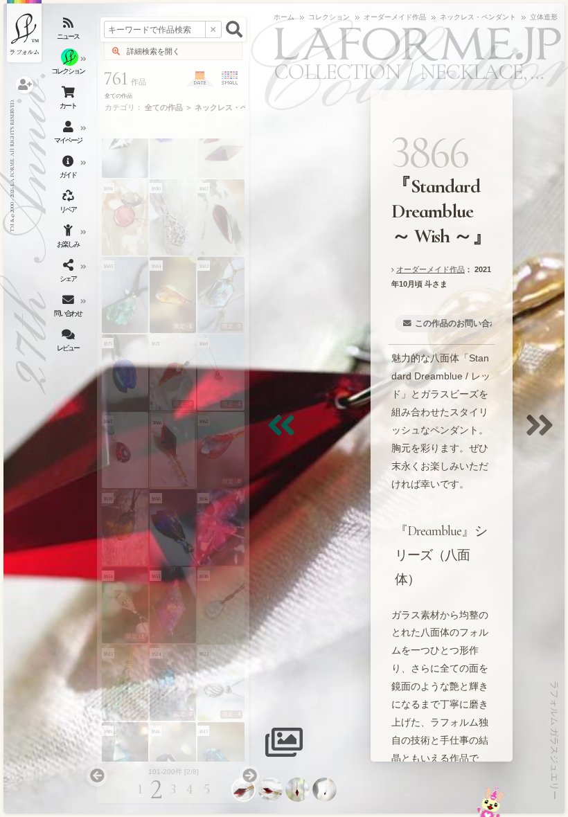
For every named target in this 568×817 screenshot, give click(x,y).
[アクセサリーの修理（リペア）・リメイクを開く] (69, 204)
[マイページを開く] (69, 135)
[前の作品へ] (285, 434)
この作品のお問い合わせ (460, 323)
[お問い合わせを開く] (69, 308)
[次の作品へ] (543, 434)
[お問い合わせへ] (491, 801)
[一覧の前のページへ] (97, 776)
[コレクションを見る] (69, 65)
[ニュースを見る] (69, 31)
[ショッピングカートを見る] (69, 100)
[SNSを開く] (69, 273)
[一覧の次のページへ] (249, 776)
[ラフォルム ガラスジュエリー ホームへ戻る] (24, 31)
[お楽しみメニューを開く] (69, 239)
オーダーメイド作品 (430, 269)
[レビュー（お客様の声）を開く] (69, 342)
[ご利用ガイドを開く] (69, 169)
